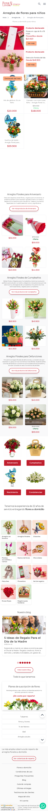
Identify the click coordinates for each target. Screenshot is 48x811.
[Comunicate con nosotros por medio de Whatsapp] (43, 806)
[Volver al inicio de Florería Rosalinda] (11, 4)
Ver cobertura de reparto (24, 758)
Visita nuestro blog (24, 670)
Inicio (5, 17)
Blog (24, 780)
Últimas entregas (24, 788)
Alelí (24, 732)
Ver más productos (24, 208)
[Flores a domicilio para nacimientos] (12, 477)
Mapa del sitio (24, 797)
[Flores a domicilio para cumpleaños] (35, 447)
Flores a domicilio (24, 768)
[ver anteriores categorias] (42, 715)
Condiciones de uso (24, 772)
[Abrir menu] (39, 4)
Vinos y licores (24, 722)
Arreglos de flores (16, 18)
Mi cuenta (24, 801)
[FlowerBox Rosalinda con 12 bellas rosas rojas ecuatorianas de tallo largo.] (12, 225)
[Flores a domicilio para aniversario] (12, 447)
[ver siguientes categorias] (42, 740)
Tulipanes (24, 717)
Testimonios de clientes (24, 792)
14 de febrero (24, 727)
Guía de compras (24, 784)
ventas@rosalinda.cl (24, 809)
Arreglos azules (24, 737)
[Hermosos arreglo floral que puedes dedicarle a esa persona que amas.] (35, 257)
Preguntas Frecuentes (24, 776)
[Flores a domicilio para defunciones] (35, 477)
